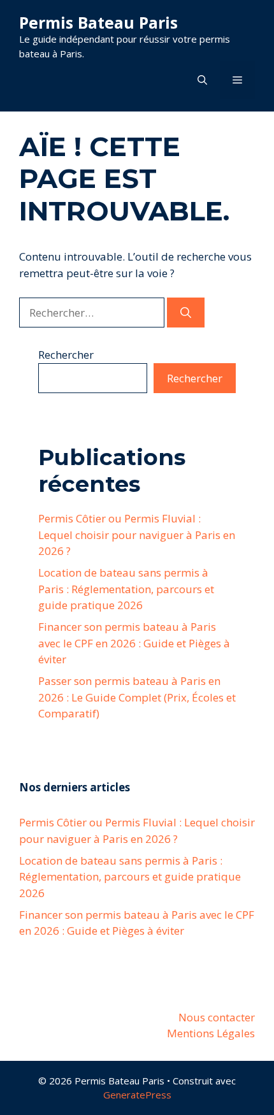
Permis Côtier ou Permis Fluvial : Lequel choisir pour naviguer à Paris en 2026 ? (136, 534)
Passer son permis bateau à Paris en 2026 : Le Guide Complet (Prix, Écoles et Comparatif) (137, 697)
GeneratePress (137, 1094)
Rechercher (66, 354)
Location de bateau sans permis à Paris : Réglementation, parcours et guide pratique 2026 (126, 588)
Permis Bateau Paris (98, 22)
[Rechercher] (186, 313)
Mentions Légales (211, 1033)
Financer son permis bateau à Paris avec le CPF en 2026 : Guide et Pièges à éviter (134, 642)
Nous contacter (216, 1017)
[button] (202, 80)
